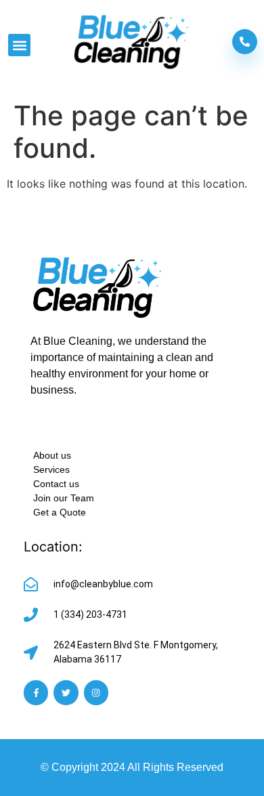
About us (52, 455)
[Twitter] (65, 692)
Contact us (56, 483)
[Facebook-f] (36, 692)
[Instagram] (96, 692)
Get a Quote (59, 512)
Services (51, 469)
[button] (19, 45)
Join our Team (63, 498)
